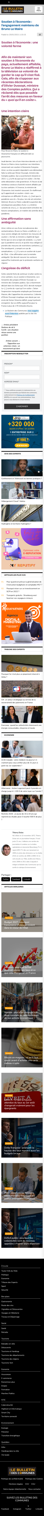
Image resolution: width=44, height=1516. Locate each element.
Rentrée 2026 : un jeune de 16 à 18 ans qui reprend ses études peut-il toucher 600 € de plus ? (21, 817)
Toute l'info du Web (9, 1271)
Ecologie (4, 1428)
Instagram (17, 1509)
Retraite (4, 1332)
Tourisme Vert (7, 1363)
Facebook (16, 879)
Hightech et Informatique (11, 1409)
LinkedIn (27, 879)
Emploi (4, 1386)
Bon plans (5, 1296)
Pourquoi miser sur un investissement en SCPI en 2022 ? (23, 590)
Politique (5, 1275)
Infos (3, 1447)
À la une (4, 1266)
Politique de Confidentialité (26, 395)
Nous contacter (34, 1489)
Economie (5, 1278)
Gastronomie (6, 1301)
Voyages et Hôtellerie (10, 1313)
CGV (27, 1484)
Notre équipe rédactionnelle (14, 1489)
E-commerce (6, 1378)
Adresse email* (11, 381)
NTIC (3, 1400)
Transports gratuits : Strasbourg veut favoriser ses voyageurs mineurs (22, 597)
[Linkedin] (12, 2)
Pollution (5, 1432)
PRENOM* (8, 364)
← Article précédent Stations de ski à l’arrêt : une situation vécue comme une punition (9, 330)
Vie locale (5, 1455)
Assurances (6, 1374)
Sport (3, 1286)
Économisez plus (8, 1382)
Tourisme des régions (10, 1359)
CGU (33, 1484)
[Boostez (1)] (22, 623)
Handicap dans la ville (10, 1451)
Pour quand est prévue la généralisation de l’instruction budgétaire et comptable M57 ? (24, 583)
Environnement (7, 1423)
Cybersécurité (7, 1405)
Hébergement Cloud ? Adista (13, 501)
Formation (5, 1389)
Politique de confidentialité (12, 1479)
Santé (3, 1328)
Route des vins (7, 1305)
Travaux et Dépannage (10, 1317)
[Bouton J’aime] (40, 34)
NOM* (6, 373)
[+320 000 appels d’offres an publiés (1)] (22, 431)
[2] (22, 549)
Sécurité (4, 1290)
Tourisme (5, 1338)
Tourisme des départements (12, 1355)
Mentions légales (16, 1484)
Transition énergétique (10, 1435)
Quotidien (5, 1442)
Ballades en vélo (8, 1344)
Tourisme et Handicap (10, 1351)
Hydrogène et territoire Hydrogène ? (16, 524)
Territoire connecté (9, 1416)
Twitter (6, 879)
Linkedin (39, 1509)
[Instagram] (5, 2)
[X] (9, 2)
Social (3, 1323)
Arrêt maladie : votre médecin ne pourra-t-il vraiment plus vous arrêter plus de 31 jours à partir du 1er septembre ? (19, 763)
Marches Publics (8, 1393)
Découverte (6, 1347)
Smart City (5, 1412)
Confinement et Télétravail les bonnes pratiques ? (21, 478)
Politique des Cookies (34, 1479)
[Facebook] (2, 2)
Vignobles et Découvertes (12, 1309)
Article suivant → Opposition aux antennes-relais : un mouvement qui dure (11, 345)
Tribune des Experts (9, 1282)
